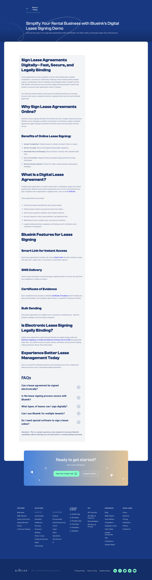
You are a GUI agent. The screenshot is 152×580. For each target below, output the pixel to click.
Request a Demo (90, 473)
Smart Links (58, 257)
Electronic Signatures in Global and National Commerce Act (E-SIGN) (45, 340)
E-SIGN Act (71, 192)
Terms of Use (92, 571)
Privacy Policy (80, 571)
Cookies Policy (104, 571)
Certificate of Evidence (60, 296)
